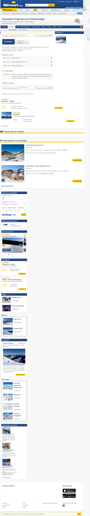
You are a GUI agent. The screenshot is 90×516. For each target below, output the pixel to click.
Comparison (33, 13)
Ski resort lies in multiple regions (73, 7)
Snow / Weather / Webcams (23, 27)
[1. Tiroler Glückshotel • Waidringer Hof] (6, 462)
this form (30, 94)
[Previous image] (3, 244)
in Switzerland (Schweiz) (28, 116)
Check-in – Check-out (7, 195)
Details (65, 150)
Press (4, 507)
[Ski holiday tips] (79, 13)
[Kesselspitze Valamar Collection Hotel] (6, 446)
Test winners (61, 1)
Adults (3, 207)
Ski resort (4, 27)
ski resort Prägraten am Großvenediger (23, 21)
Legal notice (6, 505)
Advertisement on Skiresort (50, 503)
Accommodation (62, 13)
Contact (60, 27)
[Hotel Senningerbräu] (6, 430)
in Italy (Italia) (13, 266)
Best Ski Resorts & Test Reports (20, 13)
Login (24, 507)
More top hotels (7, 186)
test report (41, 74)
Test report (58, 107)
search (23, 214)
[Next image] (25, 244)
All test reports (4, 126)
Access (54, 27)
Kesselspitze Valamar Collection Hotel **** (7, 450)
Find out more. (40, 514)
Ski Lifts (54, 13)
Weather (48, 13)
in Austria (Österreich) (15, 103)
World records (69, 1)
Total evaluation (13, 29)
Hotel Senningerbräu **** (8, 434)
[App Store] (69, 492)
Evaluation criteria (23, 29)
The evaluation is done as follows (13, 50)
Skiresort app (67, 486)
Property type (21, 207)
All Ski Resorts (6, 13)
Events (49, 27)
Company (25, 505)
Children (9, 207)
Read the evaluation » (8, 83)
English (77, 1)
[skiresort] (12, 4)
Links (24, 503)
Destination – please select (8, 201)
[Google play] (69, 497)
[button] (9, 215)
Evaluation (11, 27)
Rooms (14, 207)
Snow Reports (41, 13)
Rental (43, 27)
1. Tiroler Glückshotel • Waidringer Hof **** (8, 466)
